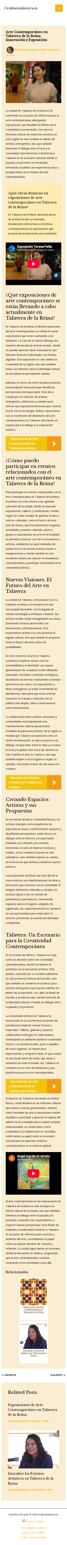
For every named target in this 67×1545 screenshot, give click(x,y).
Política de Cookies (33, 1532)
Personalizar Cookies (33, 1528)
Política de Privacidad (33, 1537)
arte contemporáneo (19, 1421)
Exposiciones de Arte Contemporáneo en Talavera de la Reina (32, 1410)
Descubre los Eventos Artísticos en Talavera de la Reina (31, 1478)
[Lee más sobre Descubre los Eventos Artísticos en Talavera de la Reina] (33, 1449)
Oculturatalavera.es (21, 8)
